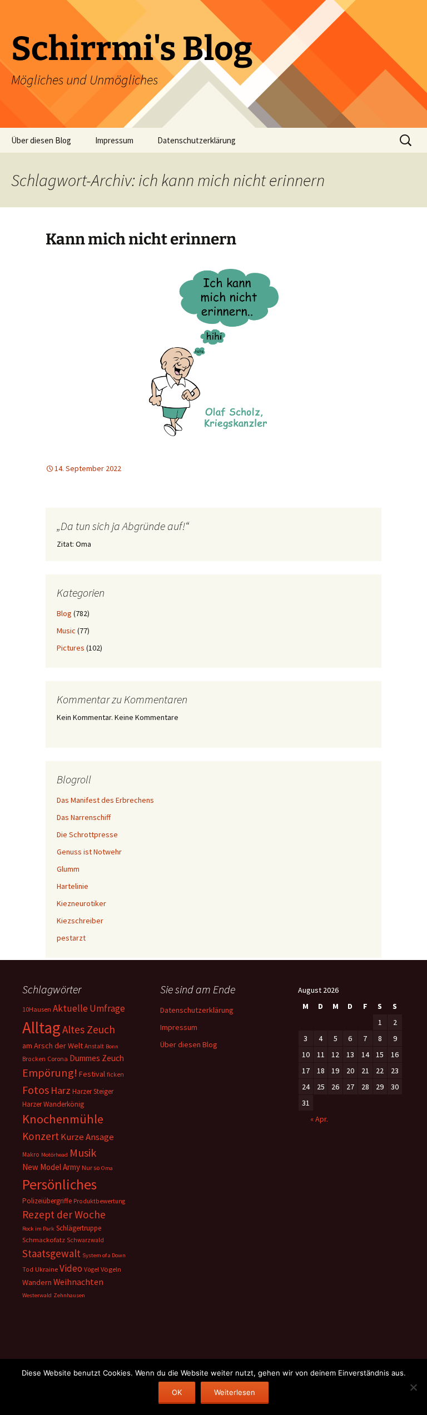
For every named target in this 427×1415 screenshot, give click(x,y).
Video (70, 1268)
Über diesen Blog (41, 140)
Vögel (91, 1269)
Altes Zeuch (88, 1029)
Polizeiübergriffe (47, 1201)
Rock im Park (38, 1228)
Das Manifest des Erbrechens (105, 800)
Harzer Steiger (92, 1091)
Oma (107, 1168)
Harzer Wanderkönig (53, 1104)
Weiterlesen (234, 1392)
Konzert (40, 1136)
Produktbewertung (99, 1201)
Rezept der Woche (64, 1214)
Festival (92, 1074)
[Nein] (413, 1387)
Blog (64, 613)
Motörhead (54, 1154)
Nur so (91, 1167)
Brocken (34, 1059)
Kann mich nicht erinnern (141, 239)
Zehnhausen (69, 1295)
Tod (27, 1269)
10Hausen (36, 1009)
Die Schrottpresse (87, 834)
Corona (57, 1058)
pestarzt (71, 938)
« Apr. (319, 1119)
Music (66, 631)
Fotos (35, 1090)
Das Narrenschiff (84, 817)
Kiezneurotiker (81, 903)
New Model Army (51, 1167)
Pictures (71, 648)
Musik (82, 1153)
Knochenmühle (62, 1119)
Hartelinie (72, 886)
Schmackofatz (43, 1240)
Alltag (41, 1027)
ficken (115, 1074)
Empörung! (49, 1073)
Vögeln (111, 1269)
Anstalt (94, 1046)
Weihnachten (78, 1282)
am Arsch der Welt (52, 1046)
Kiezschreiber (80, 921)
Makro (30, 1154)
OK (177, 1392)
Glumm (68, 869)
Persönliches (59, 1184)
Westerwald (37, 1295)
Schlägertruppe (78, 1228)
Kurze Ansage (87, 1137)
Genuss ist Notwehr (89, 852)
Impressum (114, 140)
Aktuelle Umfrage (89, 1008)
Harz (61, 1090)
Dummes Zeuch (96, 1058)
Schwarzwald (85, 1240)
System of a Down (104, 1255)
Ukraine (46, 1269)
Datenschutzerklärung (196, 140)
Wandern (37, 1282)
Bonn (112, 1046)
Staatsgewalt (51, 1253)
